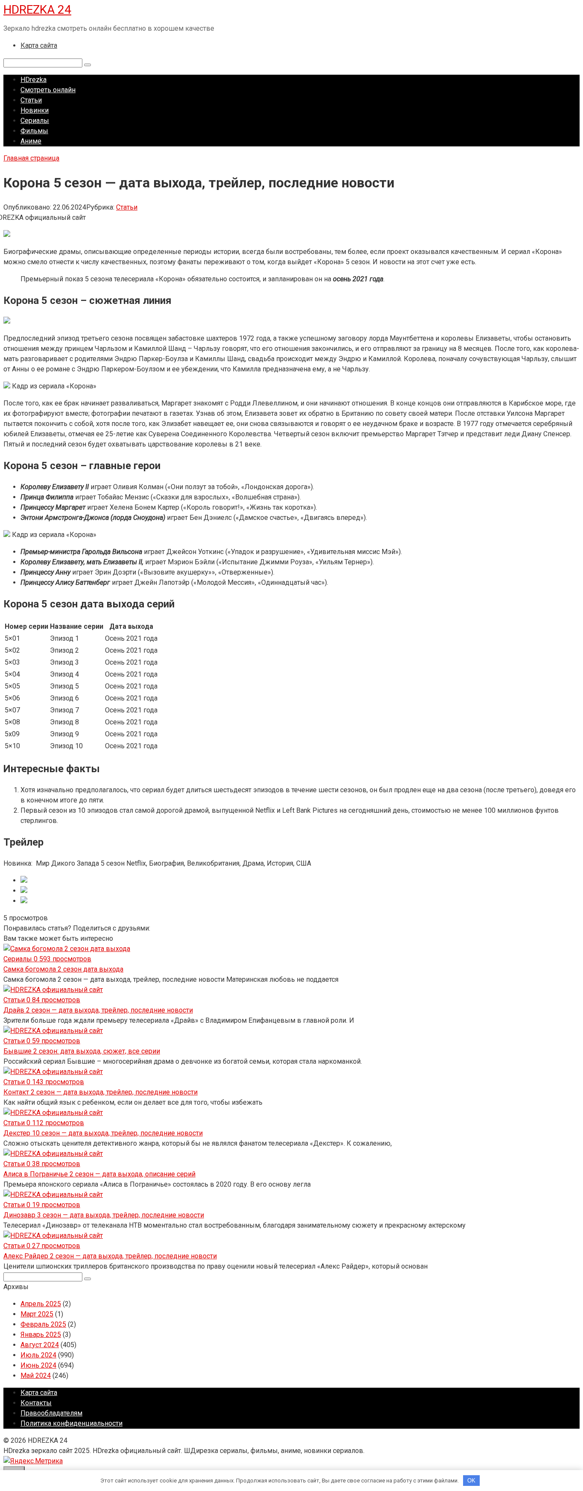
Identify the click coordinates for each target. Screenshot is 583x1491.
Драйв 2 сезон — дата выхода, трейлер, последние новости (98, 1010)
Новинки (34, 110)
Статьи (31, 100)
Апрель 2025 (40, 1304)
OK (471, 1480)
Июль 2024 (38, 1355)
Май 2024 (35, 1375)
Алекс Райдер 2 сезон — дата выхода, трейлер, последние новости (110, 1256)
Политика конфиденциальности (71, 1423)
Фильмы (34, 131)
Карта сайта (38, 45)
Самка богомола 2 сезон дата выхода (63, 969)
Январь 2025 (40, 1335)
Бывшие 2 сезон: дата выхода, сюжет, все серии (81, 1051)
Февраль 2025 (43, 1324)
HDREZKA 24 (37, 10)
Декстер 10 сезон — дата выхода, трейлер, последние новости (103, 1133)
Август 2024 (39, 1345)
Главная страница (31, 158)
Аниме (30, 141)
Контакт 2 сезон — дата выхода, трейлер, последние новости (100, 1092)
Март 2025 (36, 1314)
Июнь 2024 (38, 1365)
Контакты (36, 1403)
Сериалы (34, 121)
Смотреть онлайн (48, 90)
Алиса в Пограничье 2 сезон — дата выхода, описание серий (99, 1174)
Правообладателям (51, 1413)
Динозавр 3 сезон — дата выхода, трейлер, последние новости (103, 1215)
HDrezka (33, 80)
